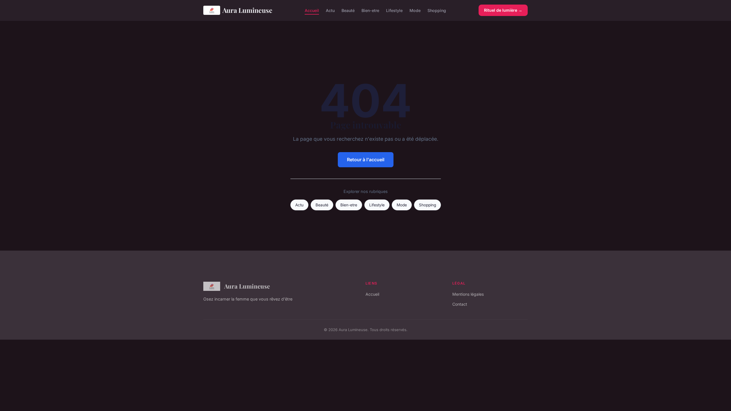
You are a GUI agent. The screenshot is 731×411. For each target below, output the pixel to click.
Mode (415, 10)
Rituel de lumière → (503, 10)
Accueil (312, 10)
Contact (459, 304)
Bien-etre (370, 10)
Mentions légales (468, 294)
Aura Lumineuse (247, 10)
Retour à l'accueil (365, 159)
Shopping (436, 10)
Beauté (348, 10)
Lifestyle (394, 10)
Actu (330, 10)
